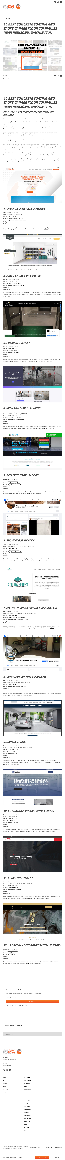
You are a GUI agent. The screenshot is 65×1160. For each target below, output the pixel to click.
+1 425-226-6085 (13, 216)
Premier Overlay (13, 350)
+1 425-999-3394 (13, 481)
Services (5, 1095)
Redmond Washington (9, 129)
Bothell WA (26, 1086)
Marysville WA (27, 1109)
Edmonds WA (27, 1095)
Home (4, 1077)
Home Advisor (56, 155)
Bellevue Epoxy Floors (14, 483)
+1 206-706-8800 (13, 684)
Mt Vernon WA (27, 1115)
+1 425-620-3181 (13, 416)
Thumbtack (43, 155)
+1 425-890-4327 (13, 886)
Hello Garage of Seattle (15, 283)
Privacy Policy (58, 1147)
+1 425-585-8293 (13, 951)
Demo (4, 1086)
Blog (4, 1092)
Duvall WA (26, 1092)
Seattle (25, 1130)
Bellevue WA (27, 1083)
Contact (5, 1098)
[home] (12, 6)
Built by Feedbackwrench (35, 1147)
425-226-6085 (7, 1065)
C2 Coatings (12, 820)
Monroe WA (26, 1112)
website (46, 229)
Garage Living (12, 751)
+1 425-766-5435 (13, 349)
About (4, 1080)
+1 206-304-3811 (13, 615)
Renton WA (26, 1124)
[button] (60, 7)
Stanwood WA (27, 1136)
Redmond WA (27, 1121)
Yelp (39, 155)
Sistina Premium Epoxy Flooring (17, 617)
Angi (48, 155)
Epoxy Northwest (13, 888)
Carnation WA (27, 1089)
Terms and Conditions (48, 1147)
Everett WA (26, 1098)
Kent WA (26, 1104)
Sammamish (27, 1127)
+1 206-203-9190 (13, 281)
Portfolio (5, 1089)
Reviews (5, 1083)
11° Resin (11, 953)
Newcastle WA (27, 1118)
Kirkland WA (27, 1106)
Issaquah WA (27, 1101)
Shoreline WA (27, 1133)
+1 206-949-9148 (13, 749)
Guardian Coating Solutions (18, 686)
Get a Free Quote (41, 1157)
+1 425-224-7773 (13, 818)
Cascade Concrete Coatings (16, 218)
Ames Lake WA (27, 1080)
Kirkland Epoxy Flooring (15, 418)
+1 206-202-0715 (13, 548)
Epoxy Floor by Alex (14, 550)
